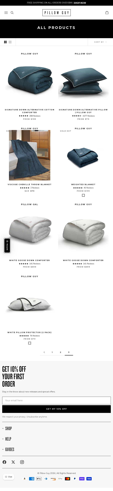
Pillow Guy (29, 53)
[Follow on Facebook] (4, 462)
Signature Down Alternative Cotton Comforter (29, 111)
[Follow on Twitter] (13, 462)
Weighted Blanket (83, 184)
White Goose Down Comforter (29, 260)
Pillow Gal (29, 204)
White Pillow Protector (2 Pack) (29, 332)
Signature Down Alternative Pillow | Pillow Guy (83, 111)
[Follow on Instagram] (22, 462)
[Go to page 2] (44, 352)
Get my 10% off (56, 409)
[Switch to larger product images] (5, 42)
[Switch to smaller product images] (10, 42)
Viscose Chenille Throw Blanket (30, 184)
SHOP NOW (80, 3)
